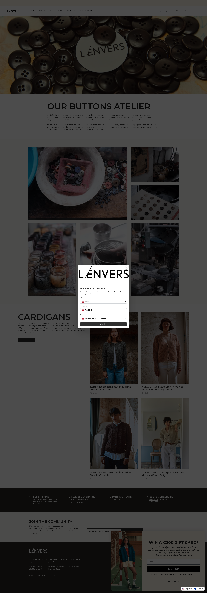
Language (84, 306)
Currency (83, 315)
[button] (193, 589)
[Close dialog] (127, 267)
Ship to (83, 298)
